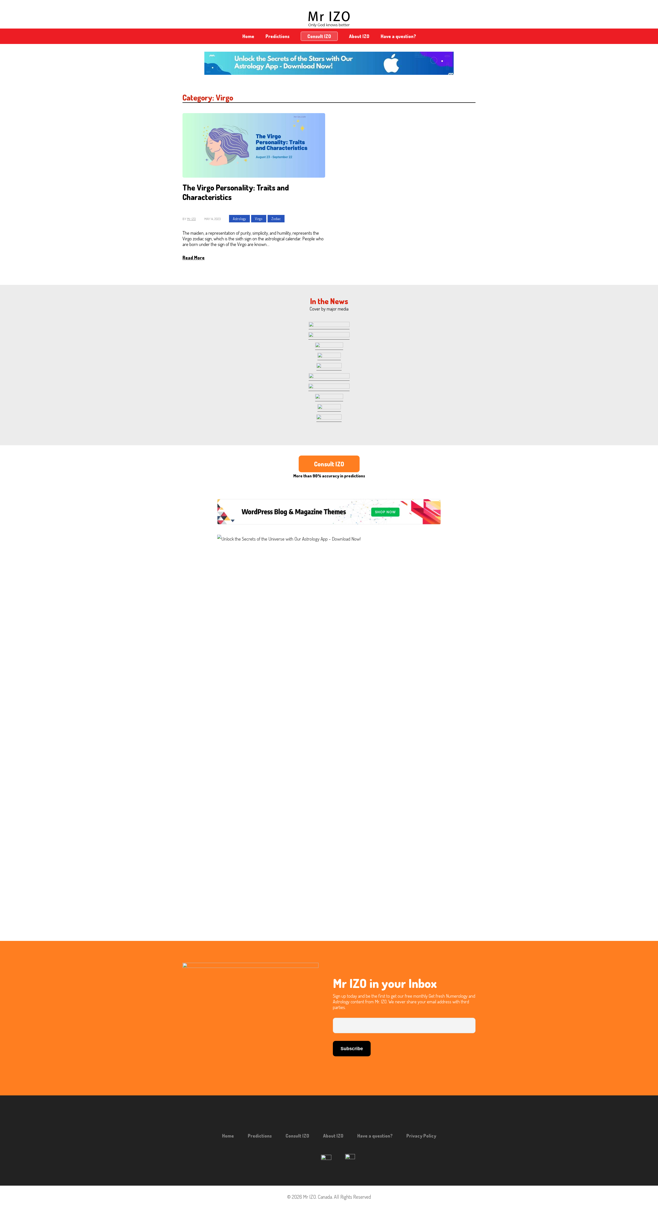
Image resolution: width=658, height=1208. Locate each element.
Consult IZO (319, 36)
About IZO (359, 36)
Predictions (277, 36)
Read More (193, 257)
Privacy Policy (421, 1136)
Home (248, 36)
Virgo (258, 218)
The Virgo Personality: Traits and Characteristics (235, 192)
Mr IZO (191, 219)
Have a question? (398, 36)
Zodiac (276, 218)
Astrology (239, 218)
